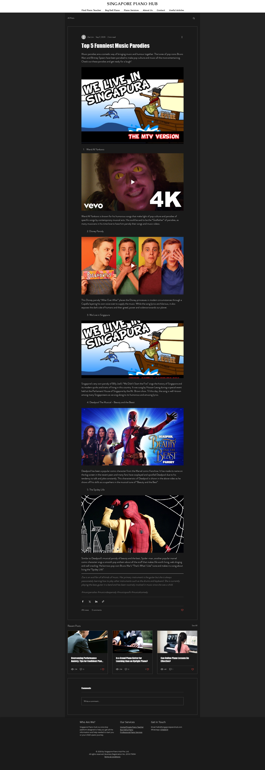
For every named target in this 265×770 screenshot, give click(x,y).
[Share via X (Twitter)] (89, 601)
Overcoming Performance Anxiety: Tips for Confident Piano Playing (87, 660)
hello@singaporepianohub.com (169, 727)
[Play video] (132, 182)
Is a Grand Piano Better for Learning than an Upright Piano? (132, 660)
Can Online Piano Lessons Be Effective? (175, 660)
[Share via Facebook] (82, 601)
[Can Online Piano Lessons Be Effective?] (177, 642)
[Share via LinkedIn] (96, 601)
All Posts (71, 18)
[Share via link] (103, 601)
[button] (194, 18)
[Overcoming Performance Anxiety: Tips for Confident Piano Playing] (88, 642)
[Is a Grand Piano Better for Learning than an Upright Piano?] (133, 642)
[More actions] (182, 37)
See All (194, 625)
